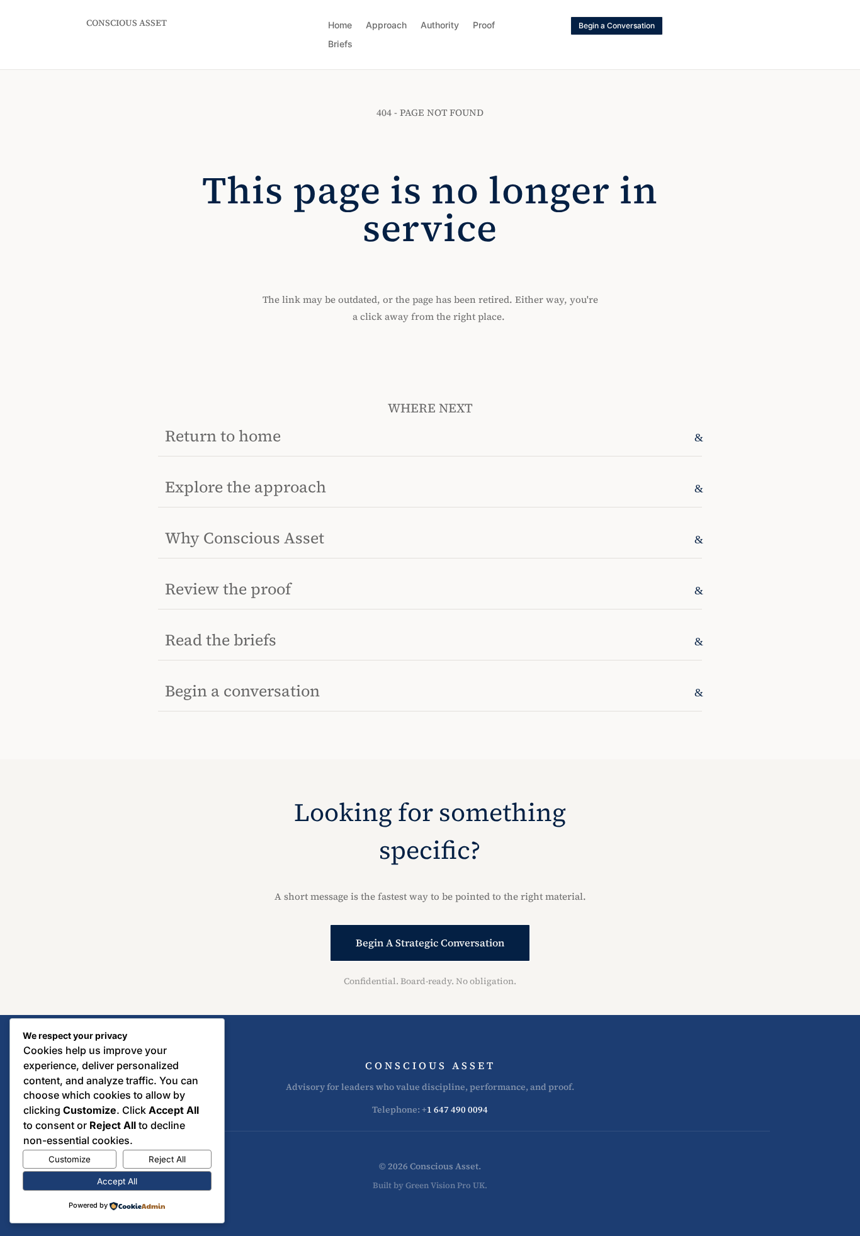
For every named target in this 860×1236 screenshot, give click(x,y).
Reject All (167, 1159)
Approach (386, 25)
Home (340, 25)
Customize (69, 1159)
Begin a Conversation (617, 25)
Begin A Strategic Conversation (430, 943)
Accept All (117, 1181)
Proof (484, 25)
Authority (440, 25)
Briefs (340, 44)
